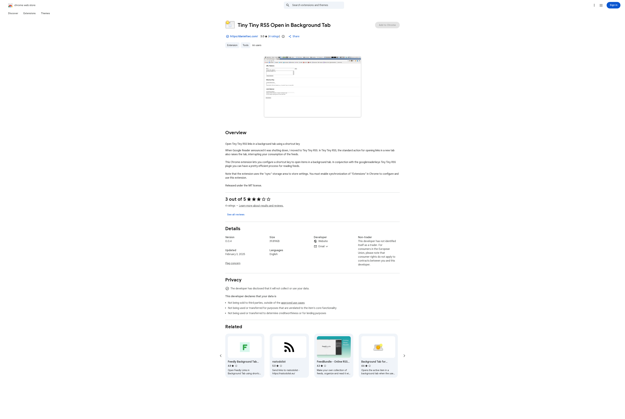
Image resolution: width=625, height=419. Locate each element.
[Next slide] (404, 355)
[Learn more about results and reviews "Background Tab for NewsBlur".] (370, 366)
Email (321, 246)
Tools (245, 45)
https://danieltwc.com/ (244, 36)
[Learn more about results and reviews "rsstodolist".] (281, 366)
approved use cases (293, 302)
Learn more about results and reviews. (261, 205)
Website (323, 241)
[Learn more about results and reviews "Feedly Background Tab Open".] (236, 366)
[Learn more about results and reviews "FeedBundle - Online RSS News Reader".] (325, 366)
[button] (601, 5)
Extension (232, 45)
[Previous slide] (220, 355)
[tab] (13, 13)
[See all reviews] (235, 214)
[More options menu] (594, 5)
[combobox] (318, 5)
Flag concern (232, 263)
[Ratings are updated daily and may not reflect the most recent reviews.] (283, 36)
